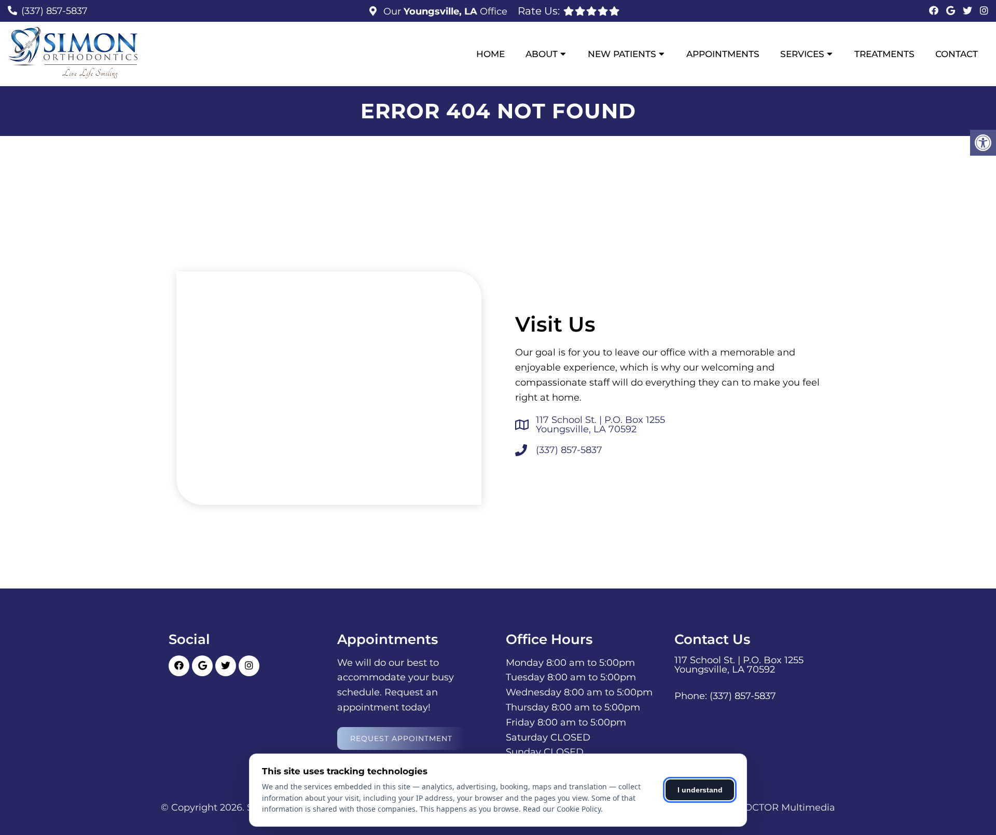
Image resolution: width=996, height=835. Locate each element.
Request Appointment (401, 738)
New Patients (622, 54)
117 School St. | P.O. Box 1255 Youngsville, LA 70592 (600, 424)
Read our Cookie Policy (562, 809)
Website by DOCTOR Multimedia (758, 807)
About (541, 54)
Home (490, 54)
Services (802, 54)
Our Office (444, 11)
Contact (956, 54)
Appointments (722, 54)
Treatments (884, 54)
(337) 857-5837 (54, 11)
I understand (700, 790)
